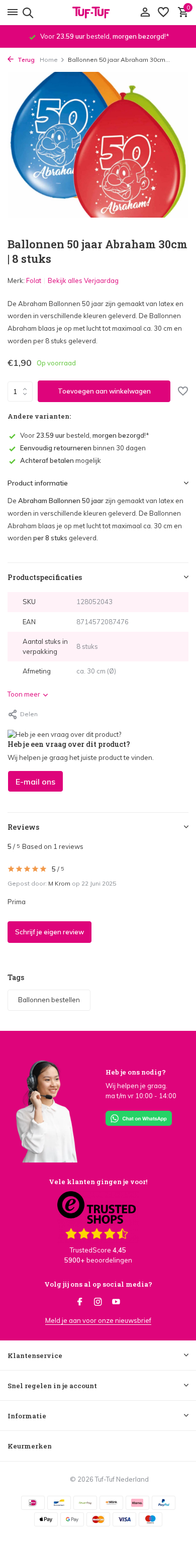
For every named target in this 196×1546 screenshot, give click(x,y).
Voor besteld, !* (84, 435)
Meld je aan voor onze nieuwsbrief (98, 1320)
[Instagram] (98, 1302)
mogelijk (60, 460)
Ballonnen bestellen (49, 1000)
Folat (33, 280)
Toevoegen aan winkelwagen (104, 391)
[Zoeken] (26, 13)
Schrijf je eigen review (49, 932)
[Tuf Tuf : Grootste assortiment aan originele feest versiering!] (98, 13)
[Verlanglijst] (163, 13)
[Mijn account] (145, 12)
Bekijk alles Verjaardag (83, 280)
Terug (25, 59)
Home (49, 59)
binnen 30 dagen (83, 448)
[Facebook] (80, 1302)
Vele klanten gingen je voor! (98, 1181)
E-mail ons (35, 782)
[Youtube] (116, 1302)
